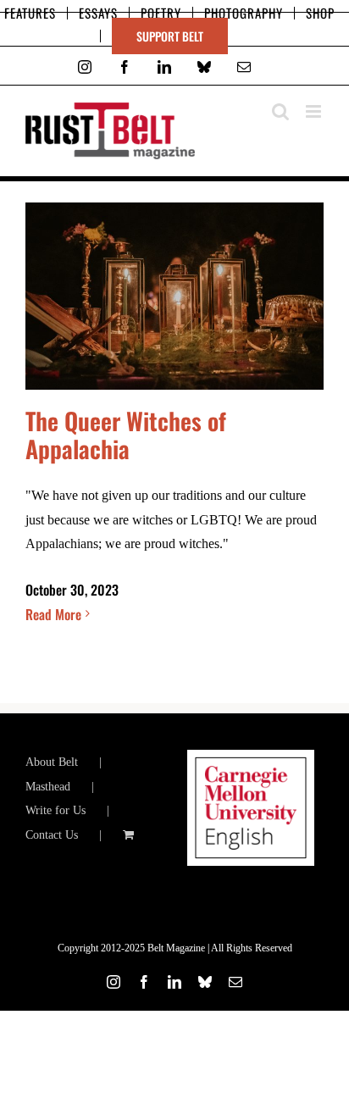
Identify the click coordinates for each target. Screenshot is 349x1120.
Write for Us (55, 810)
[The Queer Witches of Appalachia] (174, 296)
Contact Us (51, 835)
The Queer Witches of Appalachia (125, 434)
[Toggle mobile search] (280, 111)
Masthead (47, 786)
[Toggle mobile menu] (315, 111)
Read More (53, 614)
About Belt (51, 762)
